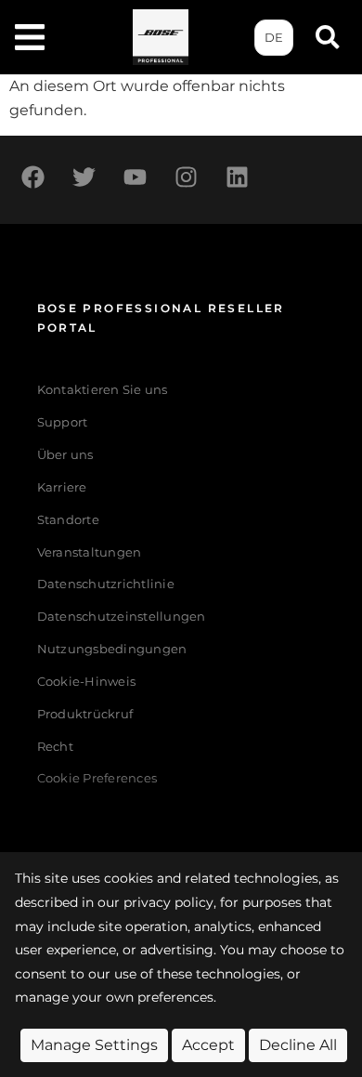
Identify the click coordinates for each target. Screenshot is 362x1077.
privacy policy (168, 902)
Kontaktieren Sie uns (102, 390)
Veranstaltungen (89, 552)
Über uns (65, 455)
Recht (55, 747)
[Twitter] (83, 177)
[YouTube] (134, 177)
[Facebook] (32, 177)
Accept (208, 1045)
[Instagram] (185, 177)
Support (62, 422)
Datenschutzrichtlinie (106, 584)
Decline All (298, 1045)
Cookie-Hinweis (86, 682)
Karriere (62, 487)
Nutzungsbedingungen (112, 649)
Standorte (68, 520)
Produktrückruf (85, 714)
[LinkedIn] (236, 177)
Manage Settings (94, 1045)
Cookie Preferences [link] (97, 779)
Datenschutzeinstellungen (121, 617)
